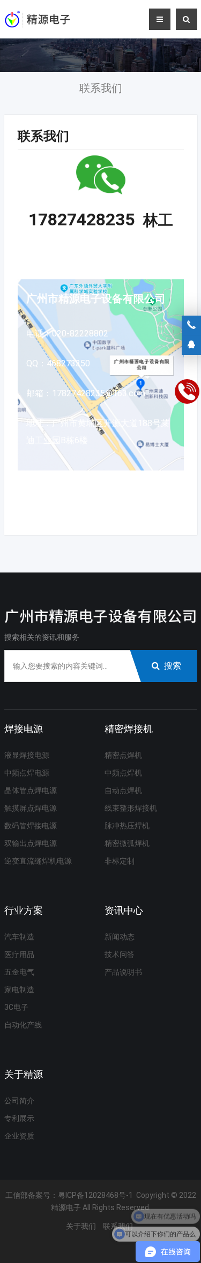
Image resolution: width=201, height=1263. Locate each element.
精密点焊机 (123, 755)
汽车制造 (19, 936)
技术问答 (120, 954)
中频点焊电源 (26, 772)
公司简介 (19, 1100)
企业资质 (19, 1136)
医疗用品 (19, 954)
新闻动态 (120, 936)
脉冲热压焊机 (127, 825)
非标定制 (120, 861)
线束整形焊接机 (131, 808)
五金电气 (19, 972)
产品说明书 (123, 972)
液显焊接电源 (26, 755)
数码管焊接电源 (30, 825)
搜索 (172, 666)
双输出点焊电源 (30, 843)
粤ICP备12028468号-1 (95, 1195)
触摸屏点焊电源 (30, 808)
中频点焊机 (123, 772)
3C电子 (16, 1007)
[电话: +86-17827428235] (191, 325)
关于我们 (81, 1226)
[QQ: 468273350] (191, 345)
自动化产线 (23, 1025)
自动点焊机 (123, 790)
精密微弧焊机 (127, 843)
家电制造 (19, 989)
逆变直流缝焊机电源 (38, 861)
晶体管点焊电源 (30, 790)
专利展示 (19, 1118)
